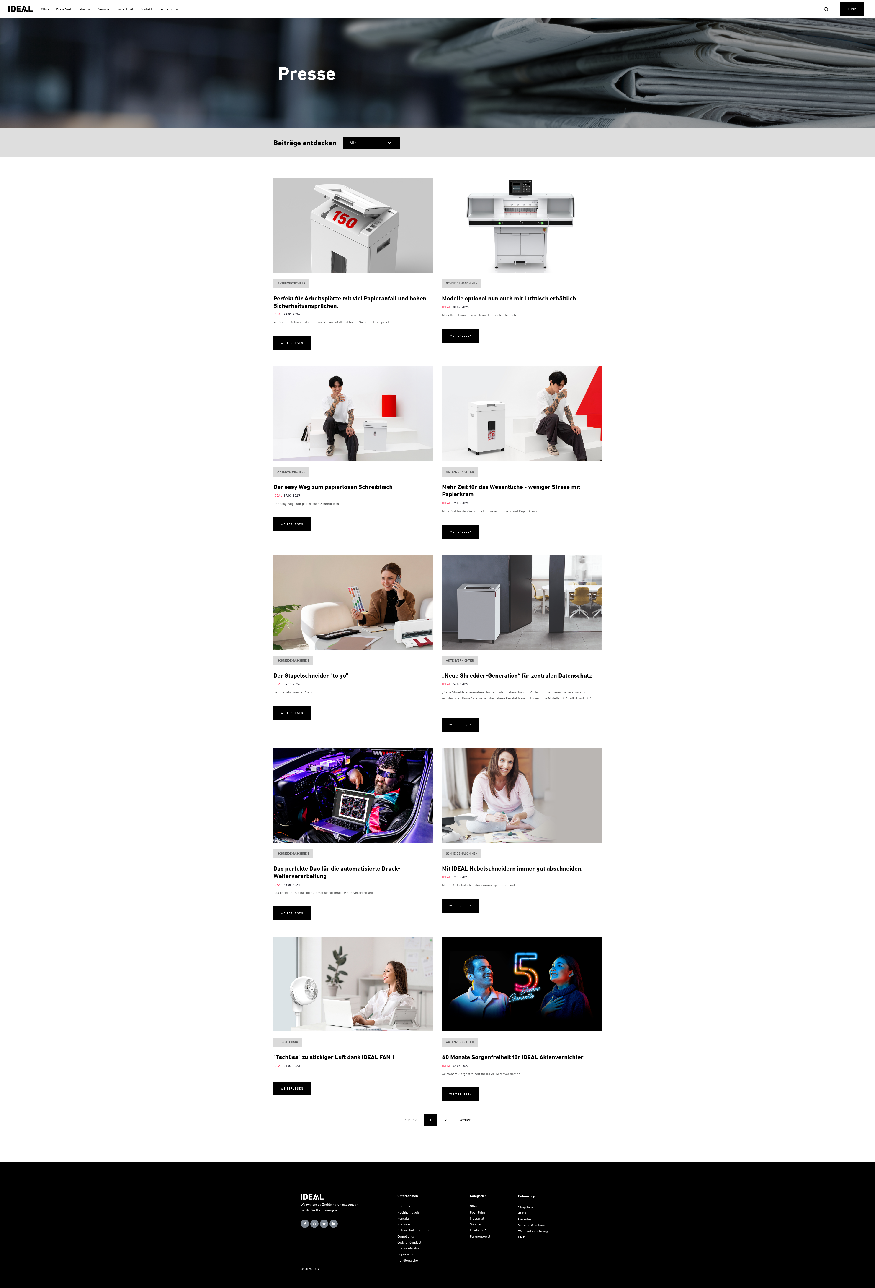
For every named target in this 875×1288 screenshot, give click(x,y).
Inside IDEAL (479, 1230)
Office (474, 1206)
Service (475, 1224)
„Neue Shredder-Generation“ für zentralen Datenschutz (517, 675)
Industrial (477, 1218)
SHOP (851, 9)
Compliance (406, 1236)
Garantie (524, 1219)
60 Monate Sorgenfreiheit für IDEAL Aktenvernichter (513, 1057)
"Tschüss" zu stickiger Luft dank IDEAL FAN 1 (334, 1057)
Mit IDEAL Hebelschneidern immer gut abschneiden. (512, 868)
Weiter (465, 1119)
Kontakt (403, 1218)
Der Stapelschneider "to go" (310, 675)
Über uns (404, 1206)
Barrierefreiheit (409, 1248)
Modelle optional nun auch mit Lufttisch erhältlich (509, 298)
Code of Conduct (409, 1242)
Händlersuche (407, 1260)
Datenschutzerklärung (413, 1230)
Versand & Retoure (532, 1225)
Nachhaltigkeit (408, 1212)
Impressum (405, 1254)
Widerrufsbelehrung (533, 1231)
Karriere (403, 1224)
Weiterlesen (292, 343)
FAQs (521, 1237)
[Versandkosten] (547, 1225)
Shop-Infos (526, 1207)
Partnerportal (480, 1236)
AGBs (522, 1213)
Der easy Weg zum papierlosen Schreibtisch (333, 486)
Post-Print (477, 1212)
